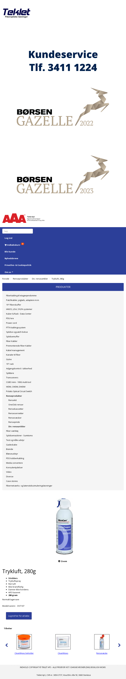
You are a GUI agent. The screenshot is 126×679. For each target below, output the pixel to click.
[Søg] (31, 231)
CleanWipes (63, 653)
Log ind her (13, 615)
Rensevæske (101, 653)
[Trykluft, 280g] (63, 525)
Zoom (64, 561)
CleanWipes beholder (24, 653)
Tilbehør (8, 628)
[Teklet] (16, 11)
